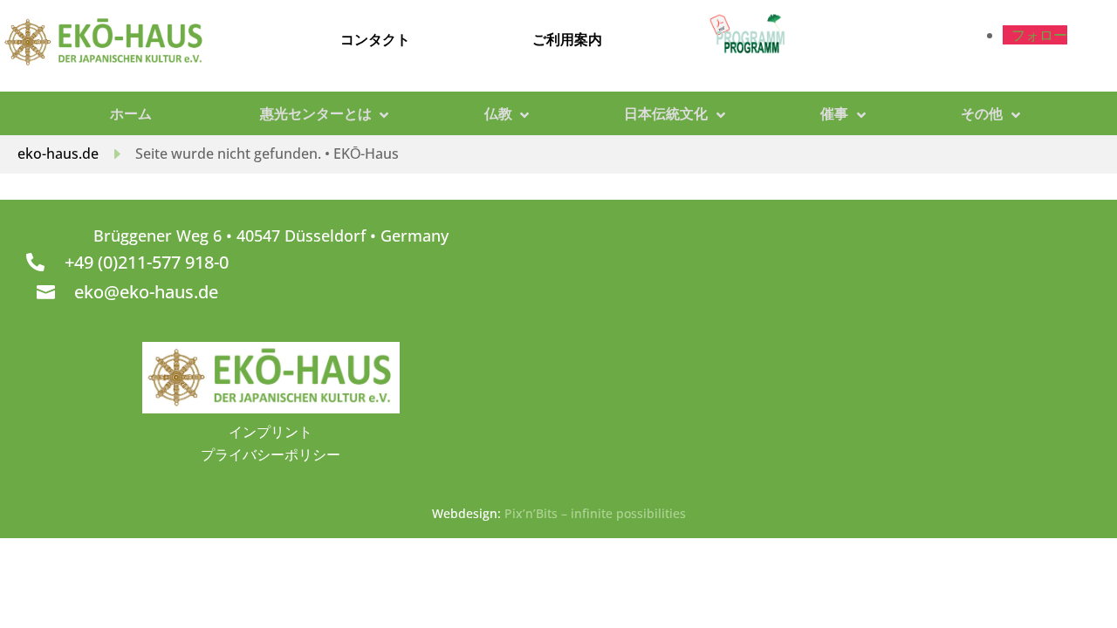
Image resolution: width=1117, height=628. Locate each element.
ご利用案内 (567, 39)
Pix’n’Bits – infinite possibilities (595, 513)
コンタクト (375, 39)
